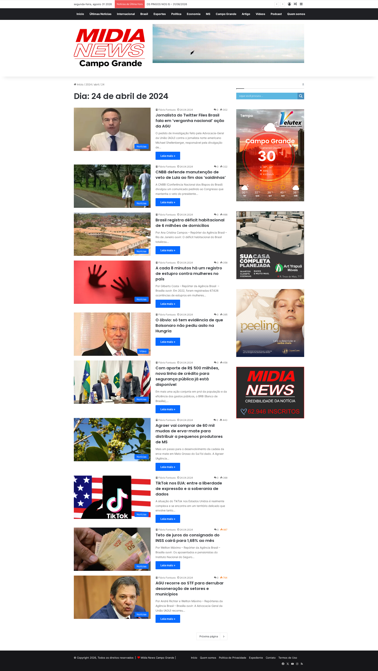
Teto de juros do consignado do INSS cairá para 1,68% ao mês (188, 537)
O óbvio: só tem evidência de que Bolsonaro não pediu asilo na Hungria (189, 325)
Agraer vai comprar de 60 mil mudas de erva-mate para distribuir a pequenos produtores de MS (189, 434)
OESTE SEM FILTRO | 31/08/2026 (167, 4)
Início (80, 14)
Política (176, 14)
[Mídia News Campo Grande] (110, 48)
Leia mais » (167, 155)
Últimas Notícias (100, 14)
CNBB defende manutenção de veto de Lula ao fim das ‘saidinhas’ (191, 174)
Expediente (256, 657)
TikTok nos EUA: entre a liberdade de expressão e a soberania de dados (189, 488)
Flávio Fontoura (167, 109)
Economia (193, 14)
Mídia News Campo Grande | (158, 657)
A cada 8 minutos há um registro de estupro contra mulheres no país (189, 273)
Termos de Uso (287, 657)
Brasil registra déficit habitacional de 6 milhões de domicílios (190, 222)
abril (96, 84)
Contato (271, 657)
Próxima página (208, 636)
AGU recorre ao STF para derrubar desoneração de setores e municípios (190, 588)
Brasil (144, 14)
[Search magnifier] (300, 96)
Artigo (246, 14)
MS (208, 14)
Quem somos (296, 14)
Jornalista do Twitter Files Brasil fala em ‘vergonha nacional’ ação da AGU (190, 120)
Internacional (126, 14)
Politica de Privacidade (232, 657)
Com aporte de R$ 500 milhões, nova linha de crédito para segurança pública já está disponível (187, 376)
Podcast (276, 14)
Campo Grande (226, 14)
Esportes (160, 14)
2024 (88, 84)
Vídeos (260, 14)
